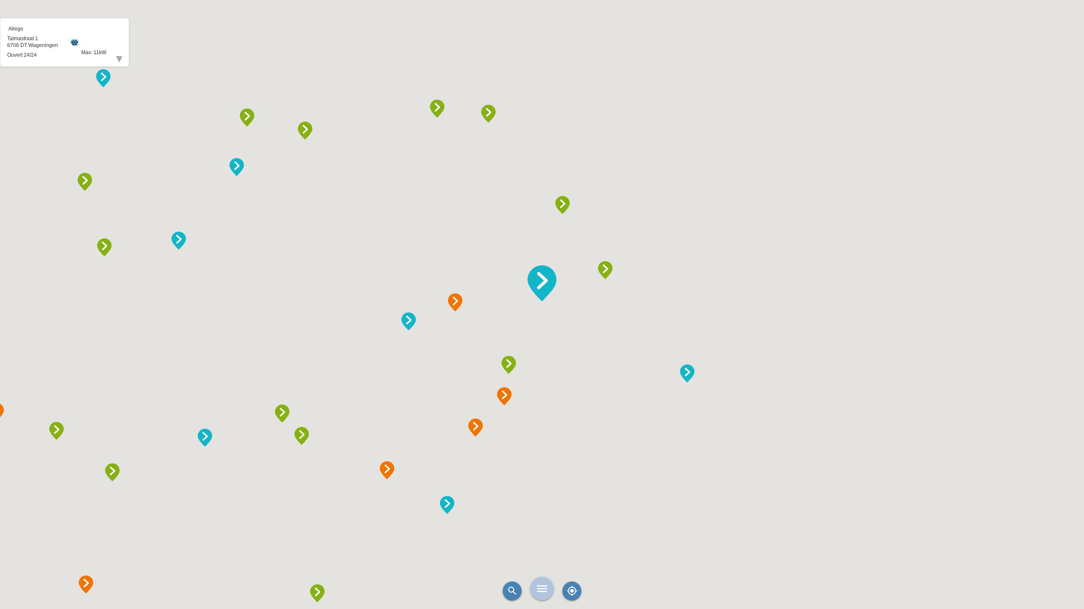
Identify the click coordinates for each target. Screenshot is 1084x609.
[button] (542, 283)
